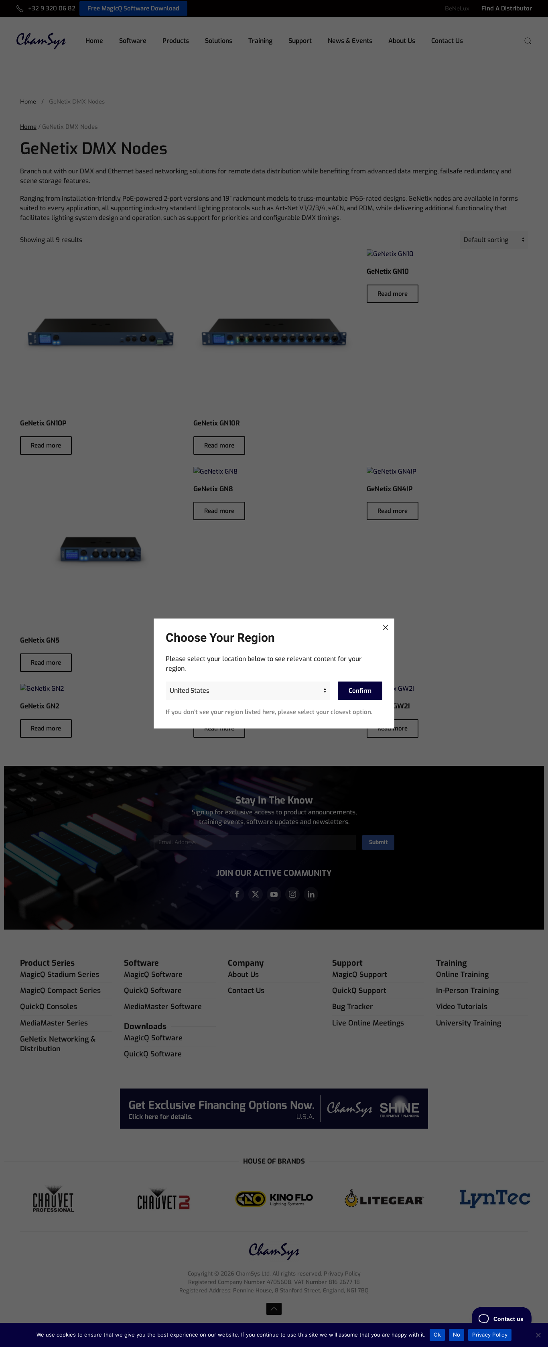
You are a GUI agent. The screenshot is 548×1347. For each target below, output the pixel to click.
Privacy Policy (489, 1334)
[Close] (385, 627)
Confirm (360, 691)
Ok (437, 1334)
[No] (538, 1335)
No (457, 1334)
